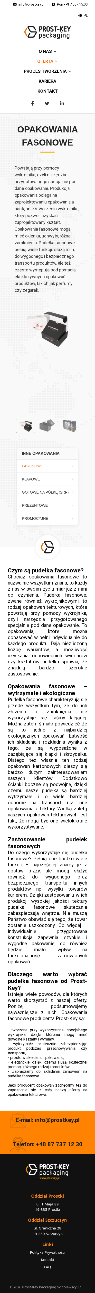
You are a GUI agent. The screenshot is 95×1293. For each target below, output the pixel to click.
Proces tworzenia (45, 71)
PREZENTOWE (35, 505)
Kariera (47, 81)
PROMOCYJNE (35, 518)
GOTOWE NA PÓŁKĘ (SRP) (45, 492)
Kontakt (48, 91)
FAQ (47, 1266)
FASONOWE (32, 466)
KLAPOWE (31, 479)
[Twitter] (47, 103)
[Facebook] (33, 103)
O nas (45, 51)
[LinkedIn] (62, 103)
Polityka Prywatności (47, 1252)
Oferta (45, 61)
